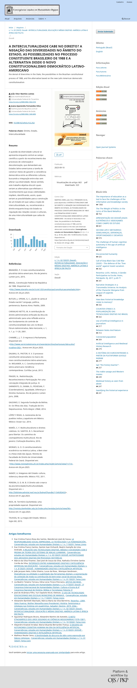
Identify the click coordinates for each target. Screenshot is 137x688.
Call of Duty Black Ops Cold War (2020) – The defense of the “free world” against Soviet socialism (111, 263)
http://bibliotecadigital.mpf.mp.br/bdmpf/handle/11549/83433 (37, 492)
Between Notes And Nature (108, 330)
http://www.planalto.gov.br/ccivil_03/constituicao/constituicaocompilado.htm (44, 289)
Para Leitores (101, 67)
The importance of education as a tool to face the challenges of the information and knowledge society (112, 199)
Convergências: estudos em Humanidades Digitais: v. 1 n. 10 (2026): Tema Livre (49, 622)
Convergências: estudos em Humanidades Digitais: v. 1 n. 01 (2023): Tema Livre (49, 579)
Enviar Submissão (105, 31)
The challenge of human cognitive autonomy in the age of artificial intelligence (111, 245)
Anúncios (30, 18)
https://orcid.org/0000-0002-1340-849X (22, 114)
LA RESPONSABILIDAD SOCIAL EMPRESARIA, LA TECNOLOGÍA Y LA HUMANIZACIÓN (50, 540)
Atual (7, 18)
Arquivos (18, 18)
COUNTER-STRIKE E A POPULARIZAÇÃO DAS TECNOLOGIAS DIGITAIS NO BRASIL (112, 311)
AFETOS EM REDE (73, 582)
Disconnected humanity (106, 254)
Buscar (127, 18)
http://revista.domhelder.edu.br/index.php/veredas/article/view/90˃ (40, 508)
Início (11, 27)
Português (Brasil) (104, 47)
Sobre (41, 18)
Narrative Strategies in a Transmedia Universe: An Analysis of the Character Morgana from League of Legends (111, 288)
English (99, 51)
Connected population (106, 337)
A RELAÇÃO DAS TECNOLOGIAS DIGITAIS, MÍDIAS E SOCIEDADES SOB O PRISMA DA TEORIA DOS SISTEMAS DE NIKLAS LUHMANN (50, 551)
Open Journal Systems (106, 147)
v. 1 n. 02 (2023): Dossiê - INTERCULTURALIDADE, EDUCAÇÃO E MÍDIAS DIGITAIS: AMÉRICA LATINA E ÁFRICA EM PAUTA (48, 31)
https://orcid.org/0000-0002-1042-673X (22, 102)
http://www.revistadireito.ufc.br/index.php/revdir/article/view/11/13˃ (41, 464)
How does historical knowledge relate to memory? (110, 300)
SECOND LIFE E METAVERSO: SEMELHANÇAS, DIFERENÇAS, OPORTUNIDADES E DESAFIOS (109, 233)
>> (26, 646)
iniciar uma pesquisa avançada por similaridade (48, 652)
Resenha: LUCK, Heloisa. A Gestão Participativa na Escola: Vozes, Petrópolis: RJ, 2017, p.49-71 (111, 275)
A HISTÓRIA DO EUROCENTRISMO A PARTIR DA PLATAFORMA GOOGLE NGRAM (112, 356)
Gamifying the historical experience (112, 390)
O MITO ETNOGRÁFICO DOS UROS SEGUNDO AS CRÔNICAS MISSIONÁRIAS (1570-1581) (49, 618)
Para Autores (101, 71)
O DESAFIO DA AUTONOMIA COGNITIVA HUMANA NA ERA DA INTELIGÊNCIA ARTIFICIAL (48, 626)
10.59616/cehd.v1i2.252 (24, 122)
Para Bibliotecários (103, 75)
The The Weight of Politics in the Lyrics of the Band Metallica (110, 209)
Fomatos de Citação (64, 247)
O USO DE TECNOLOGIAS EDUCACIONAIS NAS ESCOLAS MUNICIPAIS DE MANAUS (49, 594)
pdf (59, 155)
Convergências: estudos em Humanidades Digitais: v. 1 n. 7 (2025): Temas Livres (50, 544)
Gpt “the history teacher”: (107, 365)
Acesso (129, 2)
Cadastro (120, 2)
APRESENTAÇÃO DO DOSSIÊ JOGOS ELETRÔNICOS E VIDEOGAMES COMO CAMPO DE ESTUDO (111, 221)
